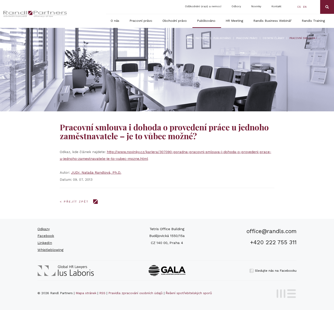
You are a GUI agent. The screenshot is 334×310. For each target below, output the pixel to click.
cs (299, 6)
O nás (115, 20)
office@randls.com (272, 231)
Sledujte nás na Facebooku (275, 270)
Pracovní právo (141, 20)
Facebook (45, 236)
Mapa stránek (86, 293)
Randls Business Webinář (272, 20)
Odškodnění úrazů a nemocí (203, 6)
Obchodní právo (174, 20)
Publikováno (206, 20)
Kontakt (276, 6)
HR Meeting (234, 20)
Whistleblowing (50, 250)
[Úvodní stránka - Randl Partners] (35, 14)
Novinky (256, 6)
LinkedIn (44, 243)
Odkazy (43, 229)
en (305, 6)
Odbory (236, 6)
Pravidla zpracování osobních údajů (135, 293)
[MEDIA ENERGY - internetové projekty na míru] (285, 292)
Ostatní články (273, 38)
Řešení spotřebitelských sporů (189, 293)
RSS (102, 293)
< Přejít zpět (74, 201)
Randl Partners (197, 38)
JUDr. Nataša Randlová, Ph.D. (96, 173)
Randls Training (313, 20)
